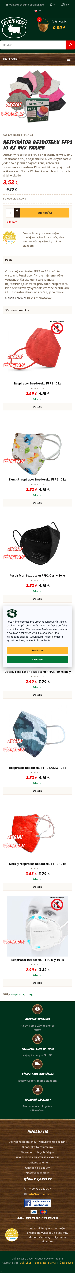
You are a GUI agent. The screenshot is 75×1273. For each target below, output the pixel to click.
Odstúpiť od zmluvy (37, 1167)
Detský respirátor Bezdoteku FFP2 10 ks (37, 479)
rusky (29, 994)
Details (37, 406)
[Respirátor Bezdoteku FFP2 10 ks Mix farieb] (36, 97)
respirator (17, 994)
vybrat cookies (15, 640)
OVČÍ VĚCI (25, 1262)
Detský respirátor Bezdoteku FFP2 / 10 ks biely (37, 672)
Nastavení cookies (37, 1173)
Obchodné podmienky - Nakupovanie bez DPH (38, 1141)
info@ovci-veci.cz (40, 1194)
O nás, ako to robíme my (37, 1147)
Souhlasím (37, 650)
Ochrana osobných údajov (37, 1152)
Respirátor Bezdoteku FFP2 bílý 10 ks (37, 960)
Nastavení (37, 659)
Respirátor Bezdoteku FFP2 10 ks (37, 383)
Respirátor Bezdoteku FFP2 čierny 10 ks (37, 575)
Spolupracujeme (37, 1162)
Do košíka (45, 213)
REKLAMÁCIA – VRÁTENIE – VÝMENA (37, 1157)
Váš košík (52, 24)
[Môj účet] (52, 4)
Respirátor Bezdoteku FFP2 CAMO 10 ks (37, 768)
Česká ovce (66, 1262)
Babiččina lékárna (45, 1262)
